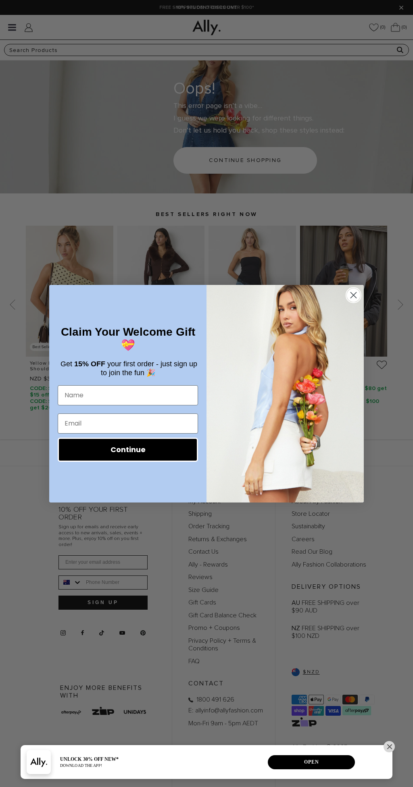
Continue (128, 449)
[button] (389, 746)
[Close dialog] (353, 295)
